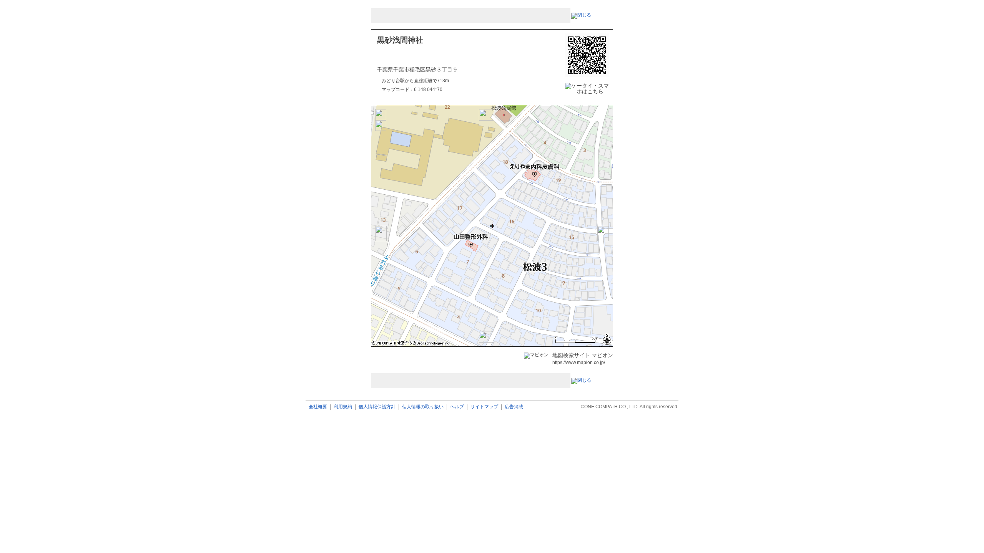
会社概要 (318, 406)
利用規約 (343, 406)
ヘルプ (457, 406)
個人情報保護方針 (377, 406)
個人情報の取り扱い (423, 406)
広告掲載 (514, 406)
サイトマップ (484, 406)
